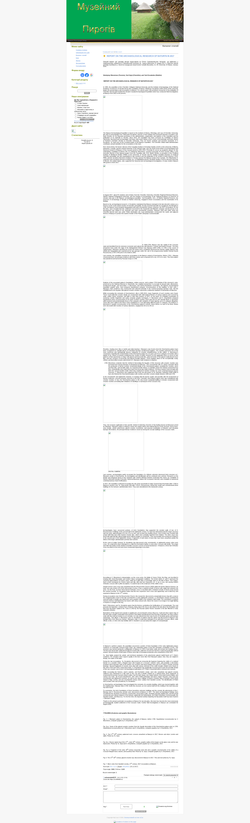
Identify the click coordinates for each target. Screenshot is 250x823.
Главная (70, 40)
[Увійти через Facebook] (87, 75)
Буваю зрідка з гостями (85, 117)
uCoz (141, 817)
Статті (112, 52)
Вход (84, 40)
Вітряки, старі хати (83, 107)
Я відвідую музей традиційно (86, 115)
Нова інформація (83, 105)
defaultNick (126, 766)
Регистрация (78, 40)
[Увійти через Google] (91, 75)
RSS (180, 40)
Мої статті (79, 83)
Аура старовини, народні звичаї (87, 113)
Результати (78, 121)
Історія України (82, 103)
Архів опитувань (88, 121)
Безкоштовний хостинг (131, 817)
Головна (105, 52)
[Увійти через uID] (82, 75)
